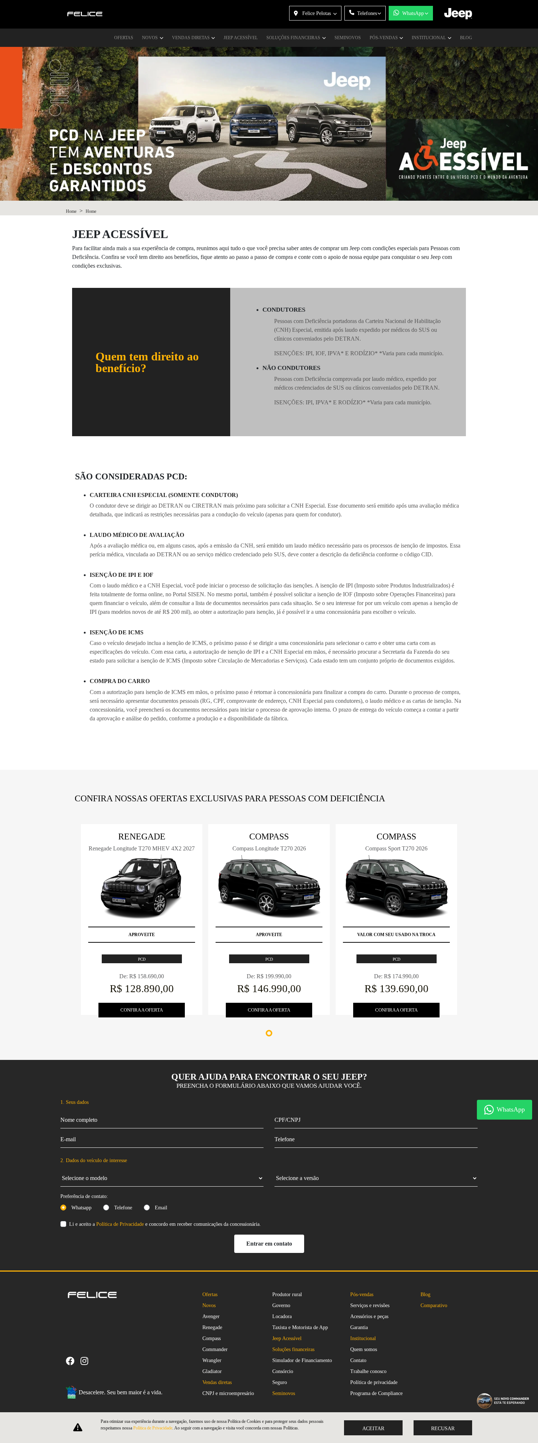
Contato (358, 1360)
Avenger (211, 1316)
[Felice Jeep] (85, 14)
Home (71, 211)
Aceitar (373, 1428)
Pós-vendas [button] (384, 37)
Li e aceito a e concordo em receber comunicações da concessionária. (165, 1224)
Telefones (367, 13)
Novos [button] (150, 37)
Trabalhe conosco (368, 1371)
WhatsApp (413, 13)
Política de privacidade (373, 1382)
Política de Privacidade (120, 1224)
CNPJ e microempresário (228, 1393)
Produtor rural (287, 1294)
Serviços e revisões (369, 1305)
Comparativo (434, 1305)
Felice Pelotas (316, 13)
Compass (211, 1338)
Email (161, 1207)
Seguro (279, 1382)
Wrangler (211, 1360)
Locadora (282, 1316)
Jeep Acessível (241, 37)
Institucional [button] (429, 37)
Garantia (359, 1327)
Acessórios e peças (369, 1316)
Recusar (443, 1428)
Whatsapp (81, 1207)
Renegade (212, 1327)
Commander (215, 1349)
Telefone (123, 1207)
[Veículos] (97, 1360)
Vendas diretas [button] (191, 37)
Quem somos (363, 1349)
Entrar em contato (269, 1243)
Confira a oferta (141, 1010)
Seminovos (348, 37)
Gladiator (212, 1371)
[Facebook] (73, 1360)
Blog (466, 37)
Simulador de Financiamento (302, 1360)
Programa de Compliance (376, 1393)
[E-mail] (103, 1360)
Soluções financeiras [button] (293, 37)
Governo (281, 1305)
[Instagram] (87, 1360)
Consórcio (282, 1371)
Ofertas (123, 37)
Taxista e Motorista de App (300, 1327)
